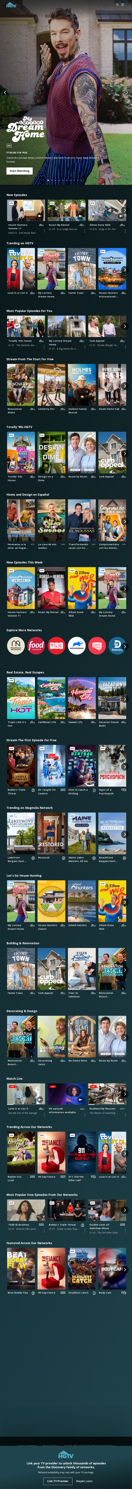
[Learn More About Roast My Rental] (84, 230)
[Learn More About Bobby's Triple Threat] (84, 1230)
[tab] (48, 180)
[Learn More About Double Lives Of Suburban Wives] (125, 1230)
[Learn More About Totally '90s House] (44, 346)
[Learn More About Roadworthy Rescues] (125, 1114)
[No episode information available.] (84, 1114)
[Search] (116, 5)
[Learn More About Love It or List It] (44, 1114)
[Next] (127, 92)
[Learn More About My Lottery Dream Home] (84, 346)
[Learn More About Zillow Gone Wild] (125, 230)
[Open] (122, 5)
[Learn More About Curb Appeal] (125, 346)
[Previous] (5, 92)
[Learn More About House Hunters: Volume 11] (44, 230)
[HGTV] (11, 4)
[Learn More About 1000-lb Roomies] (44, 1230)
